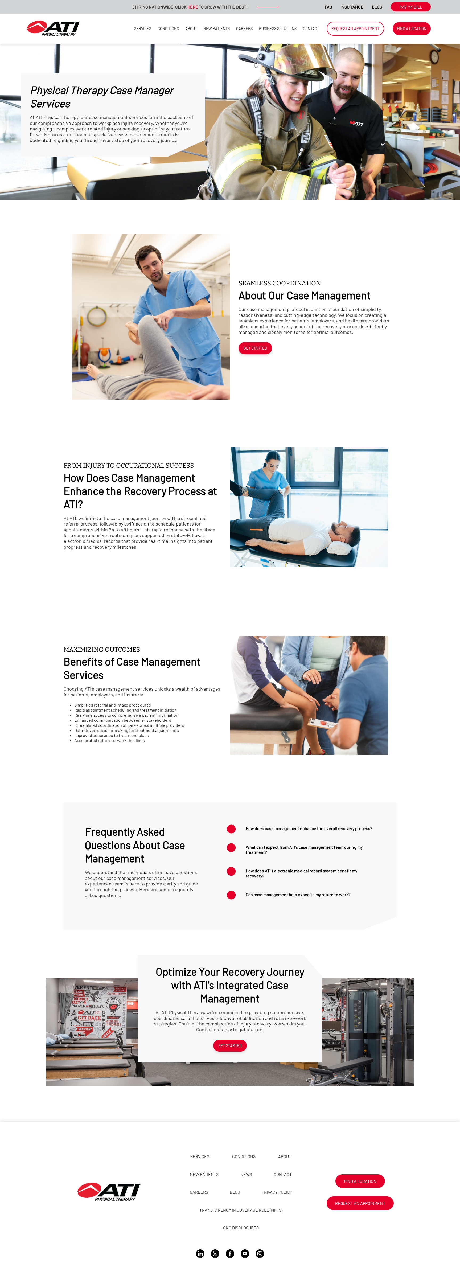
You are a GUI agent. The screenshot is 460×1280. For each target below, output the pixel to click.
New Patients (216, 28)
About (191, 28)
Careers (244, 28)
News (246, 1174)
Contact (311, 28)
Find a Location (411, 28)
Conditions (168, 28)
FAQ (328, 6)
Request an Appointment (355, 28)
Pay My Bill (411, 6)
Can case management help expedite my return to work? (298, 894)
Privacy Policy (277, 1192)
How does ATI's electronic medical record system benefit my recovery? (301, 873)
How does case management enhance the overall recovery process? (309, 828)
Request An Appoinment (360, 1203)
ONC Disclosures (241, 1227)
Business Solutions (278, 28)
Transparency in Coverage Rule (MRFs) (240, 1209)
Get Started (255, 348)
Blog (377, 6)
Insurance (351, 6)
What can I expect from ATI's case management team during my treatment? (304, 849)
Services (142, 28)
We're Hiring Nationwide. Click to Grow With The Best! (138, 6)
